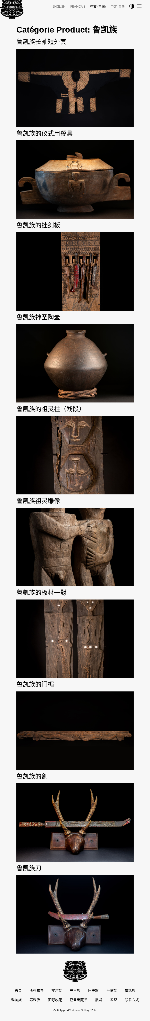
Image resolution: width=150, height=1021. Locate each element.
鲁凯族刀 (28, 868)
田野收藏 (55, 1000)
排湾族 (56, 991)
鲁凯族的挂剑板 (38, 225)
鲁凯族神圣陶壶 (38, 317)
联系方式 (132, 1000)
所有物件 (36, 991)
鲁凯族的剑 (32, 776)
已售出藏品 (78, 1000)
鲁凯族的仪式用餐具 (44, 133)
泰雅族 (34, 1000)
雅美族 (16, 1000)
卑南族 (75, 991)
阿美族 (93, 991)
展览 (98, 1000)
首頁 (18, 991)
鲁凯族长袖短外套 (41, 41)
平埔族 (111, 991)
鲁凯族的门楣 (35, 684)
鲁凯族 (130, 991)
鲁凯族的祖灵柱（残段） (50, 409)
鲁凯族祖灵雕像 (38, 501)
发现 (113, 1000)
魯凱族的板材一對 (41, 592)
